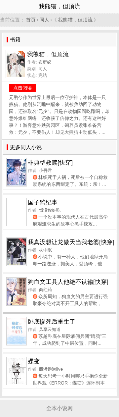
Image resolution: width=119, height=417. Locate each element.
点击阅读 (22, 87)
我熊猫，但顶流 (75, 20)
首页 (31, 20)
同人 (44, 20)
